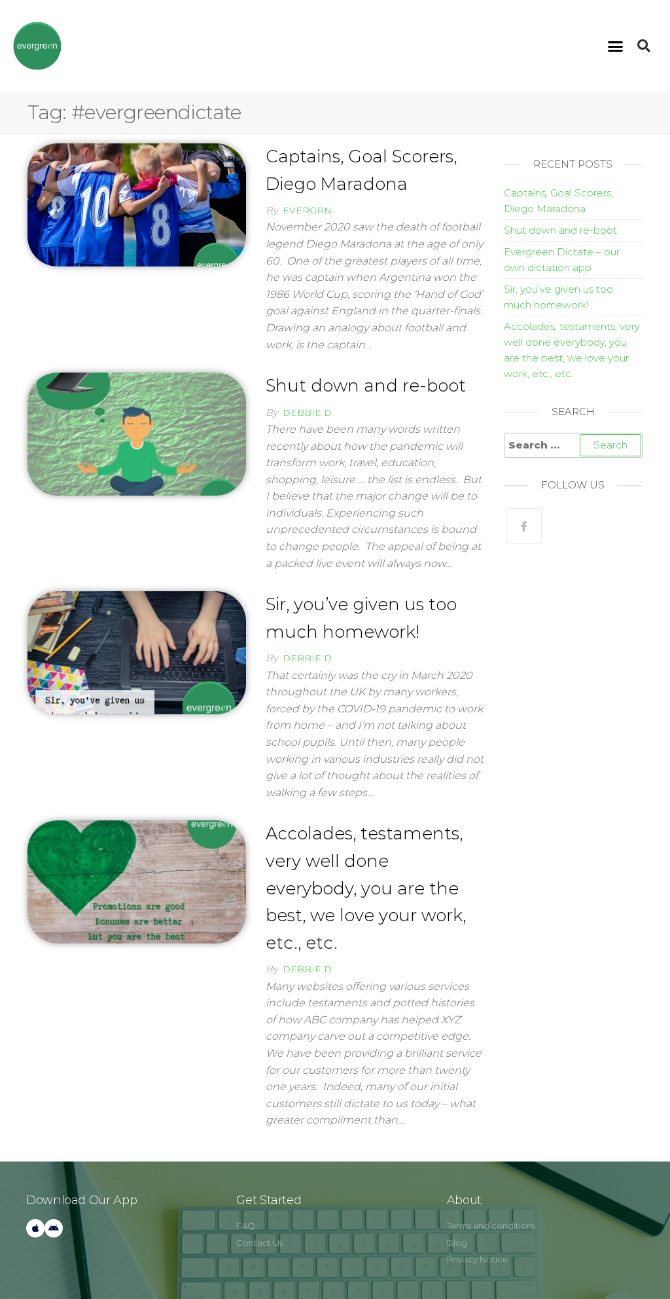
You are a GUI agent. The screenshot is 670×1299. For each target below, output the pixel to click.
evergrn (307, 210)
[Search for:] (573, 445)
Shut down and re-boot (366, 385)
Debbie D (307, 412)
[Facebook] (524, 526)
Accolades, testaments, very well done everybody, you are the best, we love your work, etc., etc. (366, 888)
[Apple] (35, 1228)
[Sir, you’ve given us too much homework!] (136, 652)
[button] (615, 45)
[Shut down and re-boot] (136, 432)
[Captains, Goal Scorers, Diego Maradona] (136, 203)
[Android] (53, 1228)
